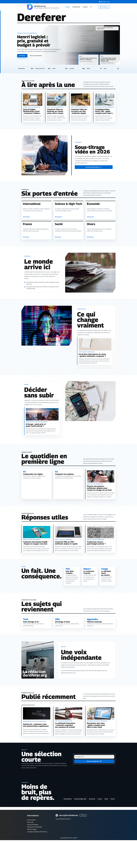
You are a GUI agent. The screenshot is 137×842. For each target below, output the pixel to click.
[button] (91, 7)
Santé (106, 799)
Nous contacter (31, 820)
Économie (92, 799)
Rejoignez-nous (105, 1)
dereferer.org (40, 6)
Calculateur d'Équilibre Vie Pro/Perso (37, 831)
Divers (113, 799)
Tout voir (83, 815)
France (100, 799)
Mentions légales (32, 829)
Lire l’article (22, 55)
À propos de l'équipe (32, 824)
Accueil (67, 7)
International (76, 7)
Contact (85, 7)
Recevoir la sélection (93, 761)
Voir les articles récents (92, 167)
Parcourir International (36, 55)
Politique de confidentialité (34, 827)
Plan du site (30, 822)
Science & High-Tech (80, 799)
